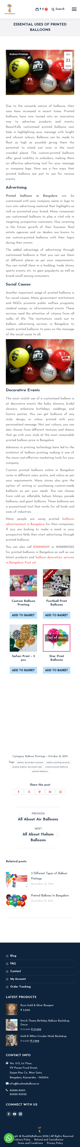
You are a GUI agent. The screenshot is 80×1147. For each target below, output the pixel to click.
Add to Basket (23, 615)
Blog (13, 956)
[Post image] (16, 879)
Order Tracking (20, 986)
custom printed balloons (56, 767)
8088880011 (41, 547)
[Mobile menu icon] (74, 9)
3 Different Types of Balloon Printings (49, 876)
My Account (18, 979)
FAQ (13, 963)
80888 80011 (17, 1090)
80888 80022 (18, 1094)
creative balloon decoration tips (27, 767)
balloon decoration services (30, 762)
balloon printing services (58, 762)
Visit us (29, 562)
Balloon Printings (19, 54)
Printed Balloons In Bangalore (50, 895)
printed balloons (40, 771)
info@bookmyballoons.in (24, 1083)
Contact (15, 971)
